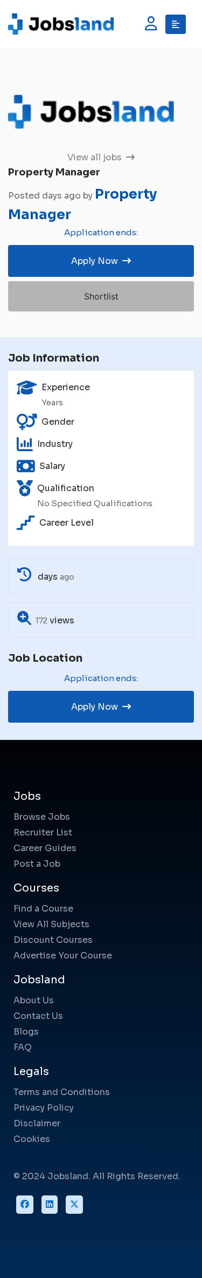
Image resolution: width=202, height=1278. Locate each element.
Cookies (31, 1139)
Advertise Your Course (62, 955)
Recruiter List (42, 832)
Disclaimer (36, 1123)
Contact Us (38, 1016)
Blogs (26, 1031)
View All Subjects (51, 924)
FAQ (22, 1047)
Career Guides (44, 848)
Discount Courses (53, 940)
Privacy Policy (43, 1107)
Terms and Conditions (61, 1092)
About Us (33, 1000)
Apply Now (95, 261)
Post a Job (36, 863)
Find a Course (43, 908)
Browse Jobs (41, 816)
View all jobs (95, 157)
